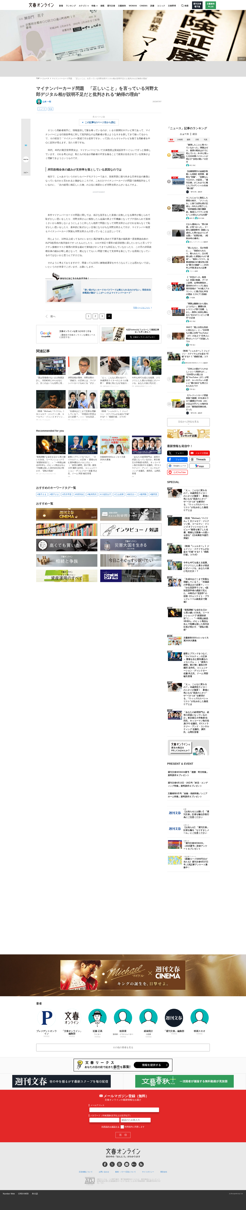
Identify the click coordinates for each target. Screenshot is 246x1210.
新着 (61, 6)
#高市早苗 (66, 494)
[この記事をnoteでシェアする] (26, 160)
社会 (50, 109)
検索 (186, 6)
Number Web (9, 1193)
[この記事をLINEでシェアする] (25, 151)
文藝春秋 (122, 6)
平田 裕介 (192, 345)
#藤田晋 (153, 494)
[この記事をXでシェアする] (25, 124)
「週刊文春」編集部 (195, 192)
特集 (94, 6)
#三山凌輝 (119, 494)
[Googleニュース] (126, 1164)
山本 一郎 (47, 101)
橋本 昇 (191, 218)
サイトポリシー (148, 1172)
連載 (102, 6)
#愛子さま (54, 494)
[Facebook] (104, 1164)
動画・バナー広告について (125, 1172)
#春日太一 (131, 494)
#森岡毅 (143, 494)
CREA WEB (23, 1193)
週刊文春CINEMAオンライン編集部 (196, 363)
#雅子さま (41, 494)
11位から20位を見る (188, 421)
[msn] (134, 1164)
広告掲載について (86, 1172)
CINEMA (143, 6)
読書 (152, 6)
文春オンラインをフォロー (144, 337)
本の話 (35, 1193)
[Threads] (119, 1164)
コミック (161, 6)
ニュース (45, 78)
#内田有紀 (79, 494)
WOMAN (133, 6)
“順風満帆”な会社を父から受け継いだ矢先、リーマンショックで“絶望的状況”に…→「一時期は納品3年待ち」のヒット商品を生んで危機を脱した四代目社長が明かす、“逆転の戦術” (50, 465)
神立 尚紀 (192, 165)
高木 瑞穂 (201, 218)
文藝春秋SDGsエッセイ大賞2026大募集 (112, 459)
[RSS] (141, 1164)
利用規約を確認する (110, 1127)
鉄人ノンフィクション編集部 (198, 242)
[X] (112, 1164)
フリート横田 (193, 271)
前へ (53, 316)
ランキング (71, 6)
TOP (38, 78)
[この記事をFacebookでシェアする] (25, 133)
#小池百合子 (105, 494)
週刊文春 (111, 6)
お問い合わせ (104, 1172)
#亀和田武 (92, 494)
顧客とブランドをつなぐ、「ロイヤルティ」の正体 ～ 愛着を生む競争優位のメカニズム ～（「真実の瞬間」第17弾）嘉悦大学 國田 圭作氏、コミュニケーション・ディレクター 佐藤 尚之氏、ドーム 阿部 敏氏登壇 (82, 466)
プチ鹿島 (192, 297)
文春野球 (172, 6)
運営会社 (163, 1172)
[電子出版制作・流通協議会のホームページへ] (90, 1181)
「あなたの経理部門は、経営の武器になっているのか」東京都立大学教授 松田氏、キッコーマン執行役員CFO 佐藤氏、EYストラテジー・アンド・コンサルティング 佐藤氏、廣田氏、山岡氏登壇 (146, 466)
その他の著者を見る (123, 1047)
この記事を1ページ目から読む (100, 122)
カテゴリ (83, 6)
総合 (195, 134)
